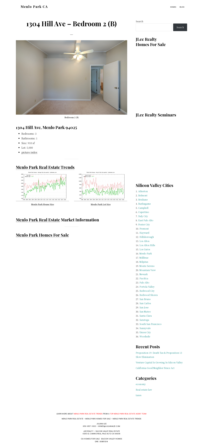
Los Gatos (144, 249)
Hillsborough (146, 237)
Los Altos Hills (147, 245)
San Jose (144, 307)
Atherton (143, 191)
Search (139, 21)
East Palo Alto (145, 220)
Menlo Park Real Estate (38, 219)
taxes (138, 395)
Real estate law (144, 389)
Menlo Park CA (34, 6)
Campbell (143, 207)
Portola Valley (147, 286)
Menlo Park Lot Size (101, 204)
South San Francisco (150, 324)
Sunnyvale (145, 328)
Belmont (142, 195)
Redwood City (147, 290)
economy (141, 384)
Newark (143, 274)
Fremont (144, 228)
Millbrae (143, 257)
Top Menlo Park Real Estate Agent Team (128, 414)
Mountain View (147, 270)
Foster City (144, 224)
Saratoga (144, 319)
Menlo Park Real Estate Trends (45, 167)
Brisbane (143, 199)
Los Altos (144, 241)
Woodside (144, 336)
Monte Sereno (147, 266)
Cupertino (143, 212)
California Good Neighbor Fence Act (155, 368)
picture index (29, 152)
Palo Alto (144, 282)
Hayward (144, 232)
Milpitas (143, 261)
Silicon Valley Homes (111, 438)
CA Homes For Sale (90, 438)
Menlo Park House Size (42, 204)
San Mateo (145, 311)
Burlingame (144, 203)
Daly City (143, 216)
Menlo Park (145, 253)
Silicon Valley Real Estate (108, 431)
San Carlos (145, 303)
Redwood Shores (148, 295)
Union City (145, 332)
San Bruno (145, 299)
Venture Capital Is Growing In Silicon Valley (159, 362)
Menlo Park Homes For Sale (42, 235)
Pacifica (143, 278)
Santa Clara (145, 315)
